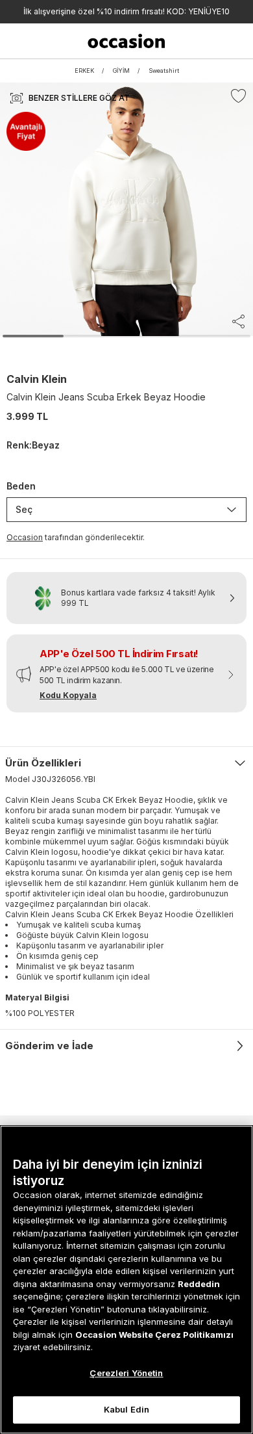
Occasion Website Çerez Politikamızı (154, 1334)
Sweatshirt (164, 70)
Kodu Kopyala (68, 695)
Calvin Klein (36, 378)
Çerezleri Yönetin (126, 1373)
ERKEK (84, 70)
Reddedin (199, 1284)
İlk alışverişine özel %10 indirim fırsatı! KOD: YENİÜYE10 (126, 11)
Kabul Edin (126, 1409)
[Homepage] (126, 41)
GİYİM (121, 70)
